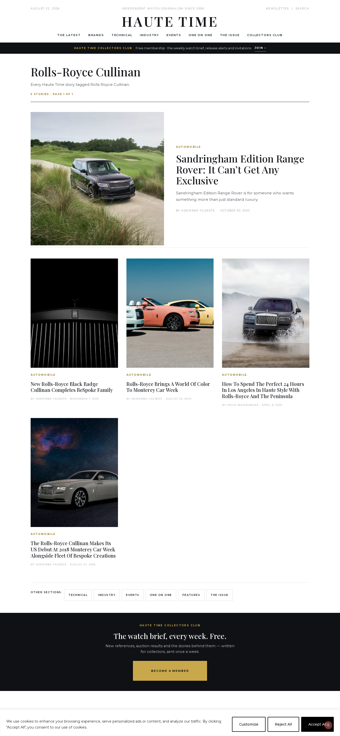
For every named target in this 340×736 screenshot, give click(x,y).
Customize (248, 724)
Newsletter (277, 8)
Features (191, 595)
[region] (170, 722)
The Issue (230, 35)
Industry (149, 35)
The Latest (69, 35)
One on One (200, 35)
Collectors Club (265, 35)
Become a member (170, 671)
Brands (96, 35)
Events (174, 35)
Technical (122, 35)
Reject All (283, 724)
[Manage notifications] (328, 725)
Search (302, 8)
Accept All (317, 724)
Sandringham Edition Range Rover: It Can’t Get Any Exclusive (240, 169)
